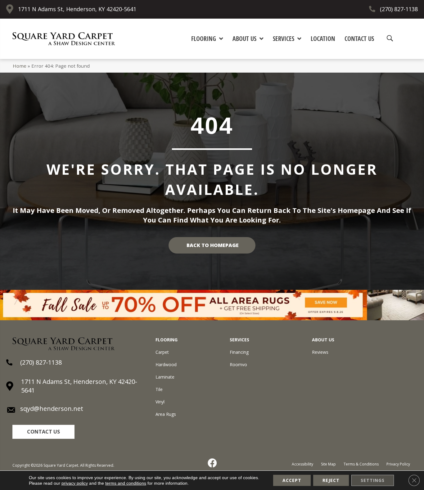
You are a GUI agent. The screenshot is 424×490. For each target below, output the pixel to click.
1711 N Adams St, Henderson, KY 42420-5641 (77, 9)
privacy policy (74, 483)
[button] (43, 432)
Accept (291, 480)
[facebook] (213, 463)
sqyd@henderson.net (51, 408)
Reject (331, 480)
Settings (373, 480)
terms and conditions (125, 483)
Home (19, 66)
